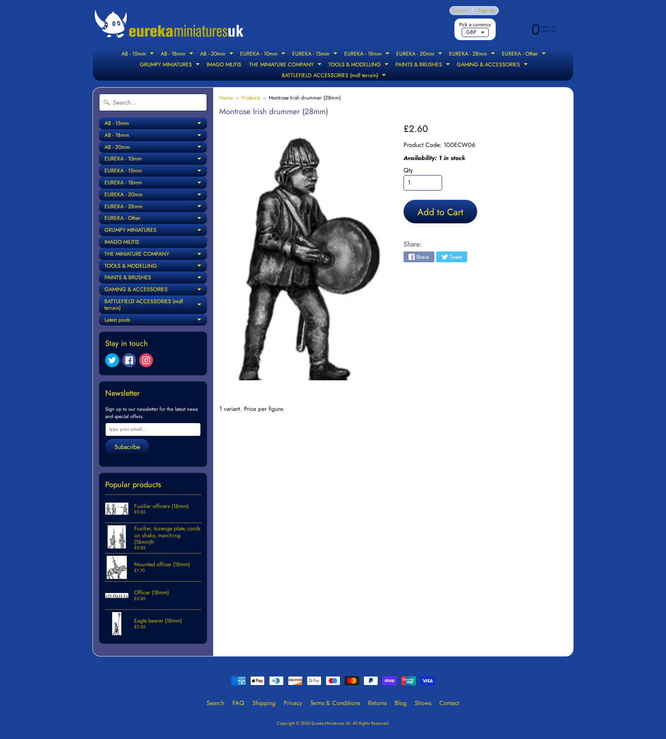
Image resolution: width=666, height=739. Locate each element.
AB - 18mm (178, 54)
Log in (459, 10)
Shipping (264, 703)
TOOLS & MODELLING (359, 65)
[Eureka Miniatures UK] (169, 24)
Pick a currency (475, 24)
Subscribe (127, 446)
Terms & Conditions (335, 703)
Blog (401, 703)
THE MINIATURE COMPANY (286, 65)
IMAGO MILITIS (224, 64)
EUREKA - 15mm (315, 54)
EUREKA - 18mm (367, 54)
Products (250, 97)
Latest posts (155, 321)
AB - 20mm (217, 54)
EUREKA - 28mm (473, 54)
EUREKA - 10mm (263, 54)
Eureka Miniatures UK (330, 723)
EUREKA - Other (525, 54)
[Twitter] (112, 360)
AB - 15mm (138, 54)
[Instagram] (146, 360)
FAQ (238, 703)
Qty (408, 170)
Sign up (486, 10)
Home (226, 97)
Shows (423, 703)
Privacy (293, 703)
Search (215, 703)
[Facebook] (129, 360)
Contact (449, 703)
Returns (377, 703)
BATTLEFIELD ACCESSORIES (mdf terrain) (335, 76)
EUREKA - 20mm (420, 54)
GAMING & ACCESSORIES (493, 65)
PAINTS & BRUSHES (423, 65)
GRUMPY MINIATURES (171, 65)
